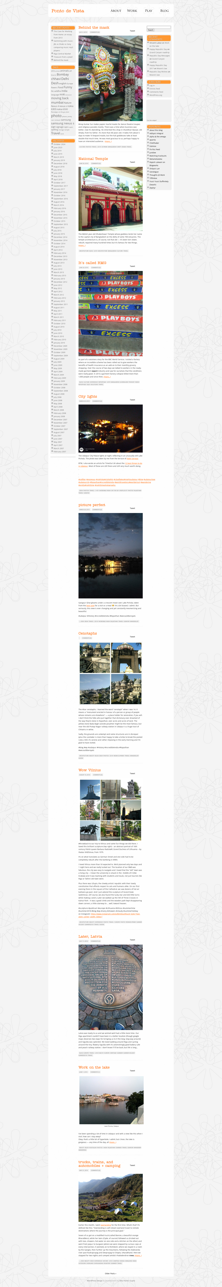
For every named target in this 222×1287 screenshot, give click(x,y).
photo (56, 115)
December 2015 (60, 214)
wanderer (137, 1147)
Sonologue (154, 172)
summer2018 (89, 924)
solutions (94, 384)
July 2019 (57, 150)
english (62, 83)
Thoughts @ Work (157, 175)
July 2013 (57, 266)
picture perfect (91, 505)
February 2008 (60, 413)
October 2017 (59, 182)
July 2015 (57, 230)
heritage (113, 1053)
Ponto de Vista (68, 11)
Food (60, 87)
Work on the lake (94, 1067)
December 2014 (60, 237)
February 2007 (60, 451)
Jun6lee (153, 152)
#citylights (108, 479)
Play (148, 10)
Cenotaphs (87, 633)
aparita (153, 140)
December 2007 (60, 419)
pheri (67, 112)
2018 (96, 1053)
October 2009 (59, 352)
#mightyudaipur (131, 479)
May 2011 (58, 311)
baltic (101, 1053)
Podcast (131, 382)
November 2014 (60, 240)
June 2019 (58, 154)
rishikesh (57, 120)
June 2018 (58, 173)
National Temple (93, 159)
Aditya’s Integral (156, 133)
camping (116, 1261)
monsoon (68, 95)
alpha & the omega (158, 136)
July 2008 (57, 397)
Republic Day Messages (160, 55)
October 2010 (59, 323)
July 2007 (57, 435)
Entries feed (155, 88)
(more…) (108, 141)
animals (64, 70)
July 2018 (57, 170)
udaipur (86, 493)
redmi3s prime (131, 922)
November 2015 (60, 218)
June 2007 (58, 439)
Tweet (132, 31)
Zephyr (153, 188)
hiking (122, 1261)
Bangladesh (112, 147)
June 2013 (58, 269)
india (64, 91)
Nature (67, 102)
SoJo (88, 384)
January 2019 (59, 160)
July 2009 (57, 362)
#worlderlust (134, 482)
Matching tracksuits (158, 156)
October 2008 (59, 387)
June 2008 (58, 400)
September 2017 (61, 186)
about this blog (156, 130)
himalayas (128, 1261)
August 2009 (59, 359)
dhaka (124, 147)
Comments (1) (95, 1072)
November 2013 (60, 259)
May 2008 (58, 403)
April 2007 (58, 445)
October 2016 (59, 195)
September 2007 (61, 429)
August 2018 (59, 166)
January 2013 (59, 279)
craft (119, 147)
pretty (70, 116)
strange (61, 130)
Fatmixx (153, 146)
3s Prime (104, 147)
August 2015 (59, 227)
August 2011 (59, 307)
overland (89, 1263)
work (62, 134)
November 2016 (60, 192)
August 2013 (59, 262)
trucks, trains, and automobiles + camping (99, 1164)
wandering (82, 1150)
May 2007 (58, 442)
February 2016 (60, 208)
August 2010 (59, 327)
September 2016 (61, 198)
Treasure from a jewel (63, 57)
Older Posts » (110, 1273)
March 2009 (59, 375)
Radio (137, 382)
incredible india (104, 490)
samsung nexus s (62, 123)
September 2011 (61, 304)
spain (71, 127)
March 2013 (59, 272)
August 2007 (59, 432)
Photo (106, 922)
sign (53, 126)
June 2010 (58, 333)
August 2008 (59, 394)
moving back (60, 98)
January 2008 (59, 416)
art (70, 71)
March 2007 (59, 448)
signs (66, 127)
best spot (90, 605)
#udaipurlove (149, 479)
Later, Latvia (90, 936)
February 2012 (60, 298)
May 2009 (58, 368)
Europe (70, 83)
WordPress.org (156, 95)
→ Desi (81, 621)
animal (57, 71)
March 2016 (59, 205)
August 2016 (59, 202)
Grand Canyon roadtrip (160, 52)
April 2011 (58, 314)
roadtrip (107, 1263)
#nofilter (82, 479)
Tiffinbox (153, 178)
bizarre (53, 75)
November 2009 (60, 349)
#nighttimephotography (105, 485)
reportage (102, 382)
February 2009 (60, 378)
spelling (54, 129)
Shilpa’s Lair (155, 168)
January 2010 (59, 343)
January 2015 (59, 234)
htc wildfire (56, 91)
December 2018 (60, 163)
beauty (91, 756)
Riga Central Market (62, 54)
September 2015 (61, 224)
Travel (55, 133)
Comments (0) (94, 32)
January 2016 (59, 211)
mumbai (57, 102)
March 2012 (59, 295)
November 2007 (60, 423)
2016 (53, 71)
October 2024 (59, 144)
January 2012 (59, 301)
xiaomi (80, 758)
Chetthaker (154, 143)
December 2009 (60, 346)
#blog (140, 479)
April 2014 (58, 250)
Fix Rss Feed (155, 149)
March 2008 (59, 410)
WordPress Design (95, 1280)
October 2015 (59, 221)
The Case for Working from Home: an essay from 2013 (63, 34)
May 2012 (58, 288)
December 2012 (60, 282)
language (55, 94)
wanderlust (134, 621)
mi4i (62, 94)
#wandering (146, 482)
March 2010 (59, 336)
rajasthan (137, 490)
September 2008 (61, 391)
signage (60, 126)
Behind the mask (61, 60)
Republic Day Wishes (159, 71)
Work (132, 10)
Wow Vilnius (89, 770)
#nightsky (100, 479)
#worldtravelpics (122, 482)
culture (82, 147)
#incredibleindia (107, 482)
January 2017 (59, 189)
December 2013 (60, 256)
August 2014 (59, 246)
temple (67, 130)
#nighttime (89, 485)
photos (64, 116)
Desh (55, 83)
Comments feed (156, 92)
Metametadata (156, 159)
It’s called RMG (92, 263)
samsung (66, 119)
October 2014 (59, 243)
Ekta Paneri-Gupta (127, 1280)
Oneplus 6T (123, 490)
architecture (84, 251)
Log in (152, 85)
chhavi (56, 78)
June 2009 (58, 365)
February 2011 (60, 320)
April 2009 (58, 371)
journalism (124, 382)
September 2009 (61, 355)
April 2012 (58, 291)
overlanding (106, 1225)
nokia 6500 (62, 109)
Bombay (63, 74)
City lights (87, 396)
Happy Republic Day (158, 49)
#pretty (81, 485)
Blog (164, 10)
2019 (99, 147)
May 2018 (58, 176)
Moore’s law (162, 68)
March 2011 (59, 317)
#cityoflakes (119, 479)
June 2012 (58, 285)
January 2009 (59, 381)
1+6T (96, 490)
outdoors (82, 1263)
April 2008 (58, 407)
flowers (54, 87)
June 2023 (58, 147)
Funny (68, 87)
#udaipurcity (84, 482)
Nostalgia (54, 112)
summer (120, 1053)
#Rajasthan (95, 482)
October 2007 (59, 426)
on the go (61, 112)
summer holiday (129, 1053)
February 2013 (60, 275)
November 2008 (60, 384)
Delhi (65, 79)
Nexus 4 (55, 106)
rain (52, 120)
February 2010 (60, 339)
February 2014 (60, 253)
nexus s (63, 106)
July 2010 (57, 330)
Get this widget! (152, 120)
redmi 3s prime (119, 756)
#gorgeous (90, 479)
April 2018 (58, 179)
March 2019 (59, 157)
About (116, 10)
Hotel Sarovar (132, 458)
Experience (94, 382)
